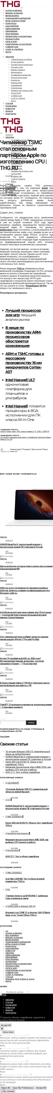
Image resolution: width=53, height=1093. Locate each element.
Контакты (10, 114)
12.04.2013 (8, 176)
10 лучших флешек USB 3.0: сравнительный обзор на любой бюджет (27, 752)
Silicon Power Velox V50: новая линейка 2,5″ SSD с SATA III (24, 431)
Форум (9, 111)
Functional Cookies (11, 1048)
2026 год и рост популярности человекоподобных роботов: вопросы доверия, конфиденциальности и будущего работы (25, 590)
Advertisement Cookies (12, 1075)
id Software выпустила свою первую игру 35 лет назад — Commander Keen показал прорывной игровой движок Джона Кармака (25, 615)
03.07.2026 (14, 848)
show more (8, 1032)
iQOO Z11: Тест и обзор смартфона (22, 772)
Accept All (6, 1025)
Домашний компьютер (18, 18)
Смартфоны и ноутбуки (18, 44)
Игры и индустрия (15, 21)
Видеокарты (12, 16)
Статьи (9, 103)
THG (6, 551)
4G (6, 931)
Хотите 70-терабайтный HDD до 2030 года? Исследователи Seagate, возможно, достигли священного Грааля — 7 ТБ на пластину (22, 661)
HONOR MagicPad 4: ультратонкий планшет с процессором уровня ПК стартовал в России (21, 545)
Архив (2, 992)
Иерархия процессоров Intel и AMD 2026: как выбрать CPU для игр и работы (28, 768)
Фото (8, 52)
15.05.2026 (14, 904)
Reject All (5, 1088)
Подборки (11, 106)
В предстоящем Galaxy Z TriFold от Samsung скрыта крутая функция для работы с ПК (25, 684)
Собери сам (11, 47)
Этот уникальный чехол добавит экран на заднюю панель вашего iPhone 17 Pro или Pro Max (24, 638)
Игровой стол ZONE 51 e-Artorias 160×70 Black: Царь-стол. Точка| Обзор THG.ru (27, 913)
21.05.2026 (14, 887)
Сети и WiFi (11, 42)
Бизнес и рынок (14, 13)
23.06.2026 (14, 862)
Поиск (2, 719)
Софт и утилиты (14, 49)
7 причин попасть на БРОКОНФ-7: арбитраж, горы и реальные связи (26, 897)
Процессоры (12, 39)
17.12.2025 (8, 574)
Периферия (11, 31)
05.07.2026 (14, 797)
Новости (10, 109)
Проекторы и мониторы (18, 36)
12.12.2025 (8, 645)
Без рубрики (12, 935)
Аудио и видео (13, 10)
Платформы (12, 34)
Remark (23, 1048)
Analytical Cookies (10, 1062)
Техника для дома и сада (22, 90)
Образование (12, 29)
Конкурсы (10, 23)
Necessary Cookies (10, 1035)
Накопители (12, 26)
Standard (23, 1035)
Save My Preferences (23, 1088)
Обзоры (9, 57)
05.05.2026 (14, 921)
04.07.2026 (9, 553)
